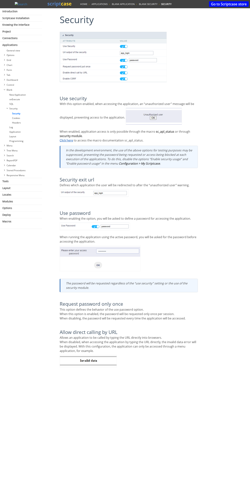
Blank (9, 89)
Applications (10, 45)
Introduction (10, 11)
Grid (9, 60)
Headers (16, 122)
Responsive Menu (16, 175)
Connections (10, 38)
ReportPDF (12, 160)
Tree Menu (12, 150)
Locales (6, 194)
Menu (9, 145)
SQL (11, 104)
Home (83, 4)
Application (15, 131)
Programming (16, 141)
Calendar (11, 165)
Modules (7, 201)
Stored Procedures (16, 170)
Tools (5, 181)
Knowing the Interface (15, 24)
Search (10, 155)
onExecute (14, 99)
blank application (123, 4)
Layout (12, 136)
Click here (66, 140)
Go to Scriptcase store (229, 3)
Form (9, 70)
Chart (9, 65)
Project (6, 31)
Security (13, 108)
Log (11, 127)
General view (13, 50)
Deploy (6, 215)
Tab (8, 75)
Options (10, 55)
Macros (6, 221)
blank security (148, 4)
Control (10, 84)
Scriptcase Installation (15, 18)
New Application (17, 94)
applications (100, 4)
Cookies (16, 118)
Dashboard (12, 79)
